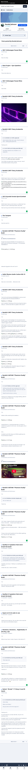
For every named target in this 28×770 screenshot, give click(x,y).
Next (23, 45)
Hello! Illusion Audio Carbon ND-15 (13, 274)
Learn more (2, 2)
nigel (16, 137)
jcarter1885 (17, 148)
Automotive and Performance (8, 234)
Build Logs (4, 51)
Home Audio (5, 67)
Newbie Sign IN (5, 276)
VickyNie (17, 498)
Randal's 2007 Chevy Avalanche (12, 96)
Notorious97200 (19, 699)
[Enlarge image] (14, 104)
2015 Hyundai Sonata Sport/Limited (14, 196)
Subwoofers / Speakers (7, 548)
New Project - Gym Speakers (11, 65)
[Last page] (26, 46)
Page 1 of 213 (13, 45)
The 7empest (6, 215)
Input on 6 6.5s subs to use (11, 613)
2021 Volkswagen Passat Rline (12, 50)
